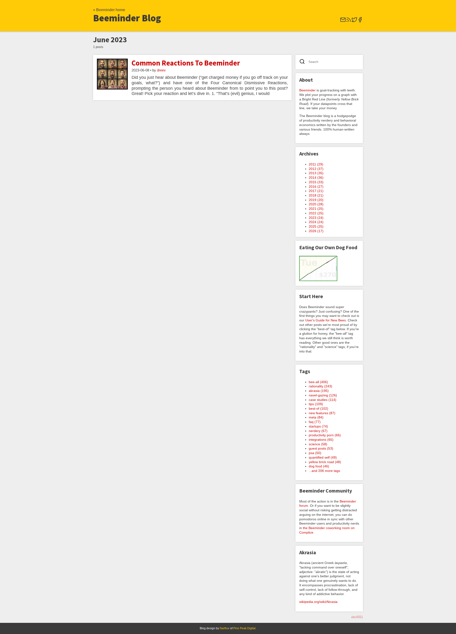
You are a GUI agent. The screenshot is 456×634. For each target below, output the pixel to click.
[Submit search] (303, 62)
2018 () (316, 195)
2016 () (316, 186)
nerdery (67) (318, 431)
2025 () (316, 226)
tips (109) (316, 404)
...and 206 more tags (324, 471)
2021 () (316, 209)
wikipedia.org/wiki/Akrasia (318, 602)
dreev (161, 70)
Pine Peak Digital (244, 628)
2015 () (316, 182)
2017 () (316, 191)
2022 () (316, 213)
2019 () (316, 200)
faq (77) (315, 422)
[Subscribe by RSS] (349, 21)
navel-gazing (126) (323, 395)
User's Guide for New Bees (325, 320)
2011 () (316, 164)
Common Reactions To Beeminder (186, 62)
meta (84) (316, 417)
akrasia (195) (319, 391)
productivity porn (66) (325, 435)
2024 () (316, 222)
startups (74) (318, 426)
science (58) (318, 444)
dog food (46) (319, 466)
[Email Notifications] (343, 21)
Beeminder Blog (127, 18)
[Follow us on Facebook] (360, 21)
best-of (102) (318, 408)
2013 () (316, 173)
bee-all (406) (318, 382)
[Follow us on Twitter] (354, 21)
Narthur (224, 628)
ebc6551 (357, 617)
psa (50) (315, 453)
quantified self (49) (323, 457)
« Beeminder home (109, 10)
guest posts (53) (321, 448)
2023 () (316, 218)
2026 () (316, 231)
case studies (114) (322, 400)
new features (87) (322, 413)
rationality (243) (320, 386)
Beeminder (307, 90)
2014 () (316, 177)
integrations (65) (321, 439)
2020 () (316, 204)
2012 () (316, 169)
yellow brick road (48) (325, 462)
